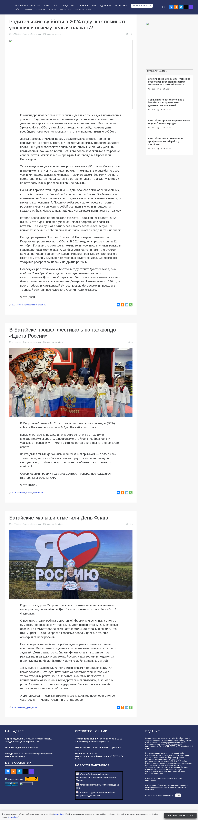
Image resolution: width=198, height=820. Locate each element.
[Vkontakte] (171, 7)
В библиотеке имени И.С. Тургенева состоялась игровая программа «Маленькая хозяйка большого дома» (169, 82)
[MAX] (191, 7)
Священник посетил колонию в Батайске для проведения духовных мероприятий (166, 102)
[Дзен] (186, 7)
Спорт (29, 493)
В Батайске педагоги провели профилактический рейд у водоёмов (165, 141)
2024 (14, 305)
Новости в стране (53, 34)
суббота (42, 305)
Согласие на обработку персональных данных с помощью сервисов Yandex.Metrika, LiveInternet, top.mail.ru (166, 787)
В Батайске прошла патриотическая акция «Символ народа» (169, 122)
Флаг (34, 707)
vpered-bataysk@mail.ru (97, 741)
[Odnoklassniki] (176, 7)
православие (30, 305)
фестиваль (38, 493)
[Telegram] (181, 7)
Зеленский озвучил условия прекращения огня (97, 786)
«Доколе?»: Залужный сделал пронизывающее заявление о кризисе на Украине (96, 777)
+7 (98, 739)
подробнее (59, 814)
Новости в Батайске (54, 342)
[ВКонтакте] (118, 304)
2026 (14, 493)
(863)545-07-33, (107, 739)
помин (20, 305)
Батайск (21, 493)
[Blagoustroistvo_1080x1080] (169, 46)
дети (28, 707)
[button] (164, 7)
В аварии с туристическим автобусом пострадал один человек (95, 794)
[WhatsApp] (130, 304)
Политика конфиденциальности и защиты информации (163, 779)
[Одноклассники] (122, 304)
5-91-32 (118, 739)
